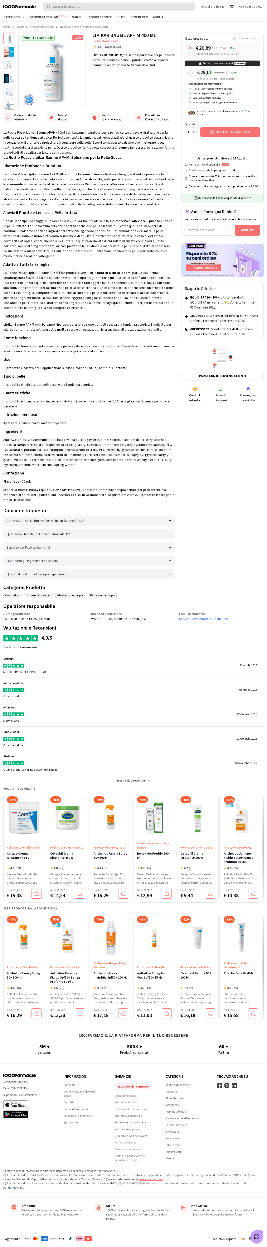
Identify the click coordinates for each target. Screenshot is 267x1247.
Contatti (69, 1102)
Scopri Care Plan (48, 16)
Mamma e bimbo (176, 1112)
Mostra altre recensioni (131, 781)
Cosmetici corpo (43, 27)
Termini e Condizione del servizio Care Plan (130, 1158)
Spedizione (71, 1123)
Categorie (12, 17)
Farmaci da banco (177, 1125)
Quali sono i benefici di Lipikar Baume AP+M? (38, 534)
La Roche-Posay (105, 41)
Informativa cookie (126, 1102)
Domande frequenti (76, 1109)
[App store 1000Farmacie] (26, 1104)
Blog (121, 17)
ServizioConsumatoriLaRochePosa (204, 619)
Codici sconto (100, 17)
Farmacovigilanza (125, 1143)
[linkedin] (234, 1085)
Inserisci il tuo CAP (200, 230)
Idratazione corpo (70, 27)
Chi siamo (70, 1085)
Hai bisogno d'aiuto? (251, 7)
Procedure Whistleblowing (131, 1136)
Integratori (172, 1105)
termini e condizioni (151, 1179)
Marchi (78, 17)
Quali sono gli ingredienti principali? (32, 561)
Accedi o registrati (212, 7)
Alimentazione (174, 1098)
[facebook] (219, 1085)
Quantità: (190, 124)
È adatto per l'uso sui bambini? (28, 547)
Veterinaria (172, 1138)
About (158, 17)
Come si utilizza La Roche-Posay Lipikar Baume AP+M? (45, 521)
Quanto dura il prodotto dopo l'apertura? (36, 574)
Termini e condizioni (127, 1149)
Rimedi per (139, 17)
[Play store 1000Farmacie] (26, 1114)
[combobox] (119, 7)
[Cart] (231, 6)
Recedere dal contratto (133, 1087)
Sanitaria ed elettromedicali (183, 1118)
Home (7, 27)
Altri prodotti (174, 1152)
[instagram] (226, 1085)
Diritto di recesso (125, 1096)
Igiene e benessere (178, 1085)
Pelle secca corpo (97, 27)
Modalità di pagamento (78, 1116)
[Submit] (49, 6)
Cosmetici (22, 27)
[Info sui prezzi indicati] (224, 48)
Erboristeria (173, 1145)
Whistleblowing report (128, 1129)
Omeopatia (173, 1132)
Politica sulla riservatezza (131, 1109)
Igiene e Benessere (131, 147)
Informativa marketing (128, 1116)
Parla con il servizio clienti (222, 376)
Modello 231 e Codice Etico (131, 1123)
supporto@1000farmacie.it (20, 1095)
